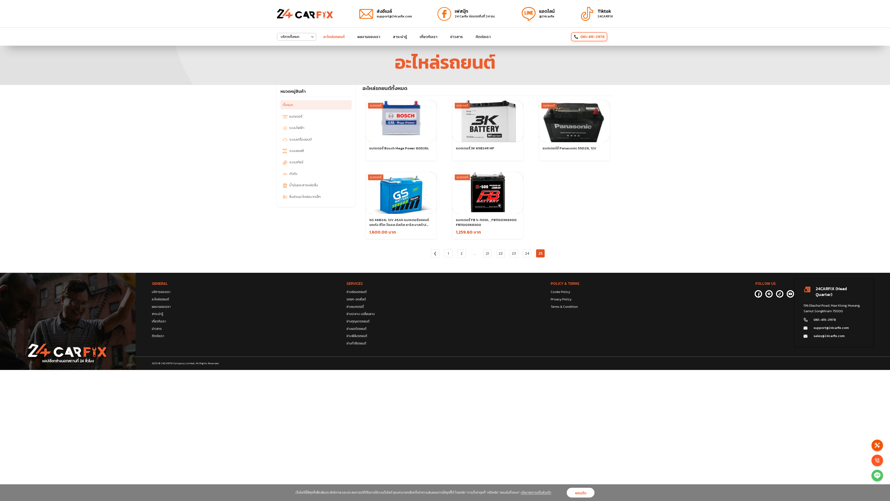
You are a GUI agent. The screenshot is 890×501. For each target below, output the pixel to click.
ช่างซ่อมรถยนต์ (356, 291)
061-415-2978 (592, 36)
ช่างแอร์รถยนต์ (356, 328)
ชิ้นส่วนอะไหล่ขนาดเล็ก (305, 196)
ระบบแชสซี (296, 150)
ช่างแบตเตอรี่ (355, 306)
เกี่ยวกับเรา (428, 36)
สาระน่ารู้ (400, 36)
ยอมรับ (580, 493)
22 (501, 253)
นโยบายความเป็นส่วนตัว (536, 492)
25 (540, 253)
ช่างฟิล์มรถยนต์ (356, 336)
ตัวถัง (293, 173)
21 (487, 253)
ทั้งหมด (288, 104)
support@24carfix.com (831, 327)
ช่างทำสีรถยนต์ (356, 343)
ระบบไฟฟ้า (296, 127)
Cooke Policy (560, 291)
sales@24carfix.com (829, 335)
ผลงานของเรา (368, 36)
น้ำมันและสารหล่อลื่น (303, 185)
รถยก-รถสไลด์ (356, 299)
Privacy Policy (561, 299)
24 (527, 253)
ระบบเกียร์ (296, 162)
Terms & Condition (564, 306)
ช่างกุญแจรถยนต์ (357, 321)
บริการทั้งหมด (290, 36)
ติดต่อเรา (483, 36)
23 (514, 253)
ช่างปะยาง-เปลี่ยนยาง (360, 314)
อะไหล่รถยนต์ (334, 36)
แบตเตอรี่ (295, 116)
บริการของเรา (161, 291)
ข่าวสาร (456, 36)
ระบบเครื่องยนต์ (300, 139)
